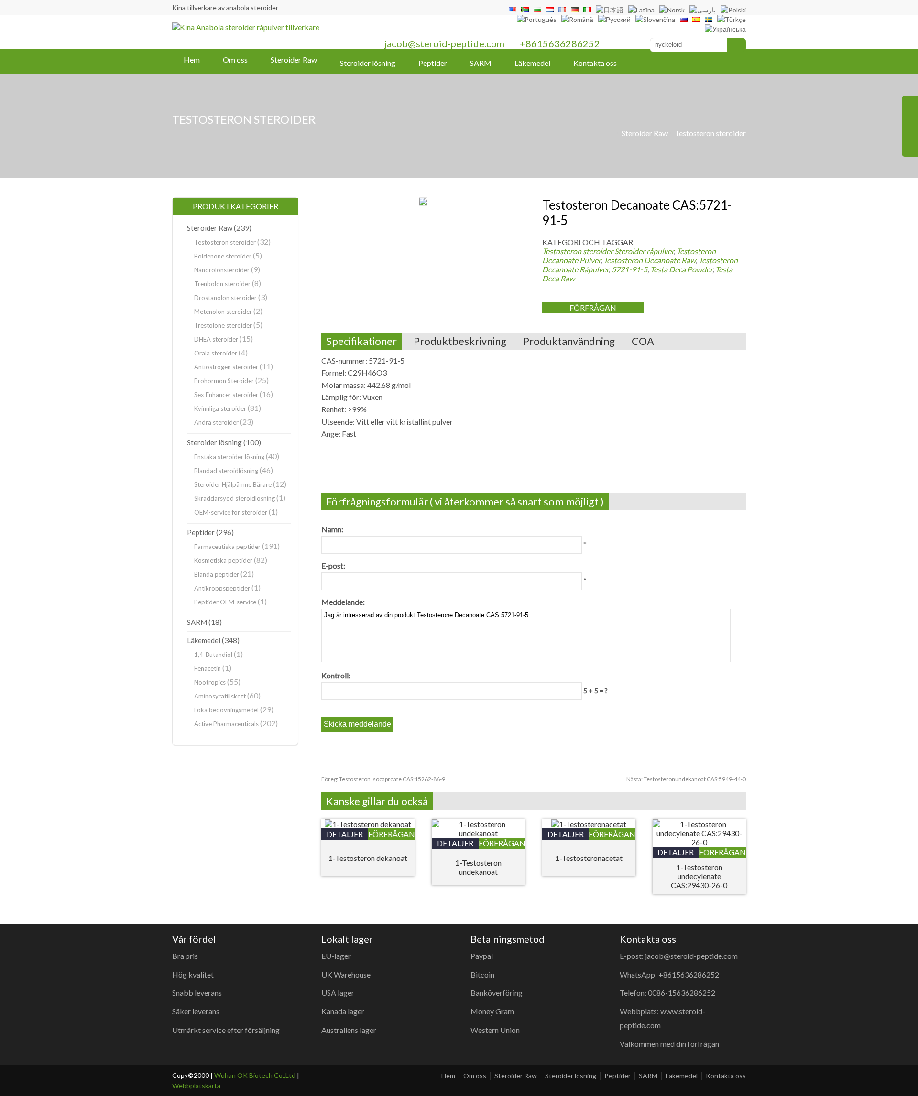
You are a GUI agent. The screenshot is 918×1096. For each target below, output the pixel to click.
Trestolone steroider (223, 325)
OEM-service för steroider (230, 512)
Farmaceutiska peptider (227, 546)
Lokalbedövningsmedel (226, 710)
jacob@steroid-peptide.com (444, 43)
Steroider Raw (294, 59)
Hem (192, 59)
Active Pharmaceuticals (226, 724)
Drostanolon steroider (225, 297)
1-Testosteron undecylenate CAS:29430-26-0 (699, 876)
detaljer (345, 833)
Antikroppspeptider (222, 588)
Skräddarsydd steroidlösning (234, 498)
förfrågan (592, 307)
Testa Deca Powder (681, 269)
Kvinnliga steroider (220, 408)
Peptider (432, 62)
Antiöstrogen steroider (226, 367)
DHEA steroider (216, 339)
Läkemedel (532, 62)
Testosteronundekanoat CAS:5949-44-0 (686, 779)
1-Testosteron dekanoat (367, 857)
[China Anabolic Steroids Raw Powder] (245, 27)
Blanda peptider (216, 574)
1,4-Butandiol (213, 654)
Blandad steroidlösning (226, 470)
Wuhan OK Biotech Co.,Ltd (254, 1075)
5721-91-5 (629, 269)
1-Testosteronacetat (589, 857)
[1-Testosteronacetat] (588, 823)
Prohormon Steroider (224, 381)
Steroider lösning (367, 62)
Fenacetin (207, 668)
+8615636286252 (560, 43)
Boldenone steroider (222, 256)
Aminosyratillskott (220, 696)
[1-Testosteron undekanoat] (478, 833)
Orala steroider (215, 353)
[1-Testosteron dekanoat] (368, 823)
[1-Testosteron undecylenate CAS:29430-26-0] (699, 842)
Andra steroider (216, 422)
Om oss (235, 59)
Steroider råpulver (644, 251)
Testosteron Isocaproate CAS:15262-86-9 (383, 779)
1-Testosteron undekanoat (478, 867)
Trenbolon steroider (222, 284)
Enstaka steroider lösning (229, 457)
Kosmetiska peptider (223, 560)
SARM (481, 62)
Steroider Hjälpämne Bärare (233, 484)
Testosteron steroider (710, 133)
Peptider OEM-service (225, 602)
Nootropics (210, 682)
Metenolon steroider (223, 311)
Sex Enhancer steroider (226, 394)
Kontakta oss (595, 62)
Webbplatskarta (196, 1086)
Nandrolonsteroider (222, 270)
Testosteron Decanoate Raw (649, 260)
